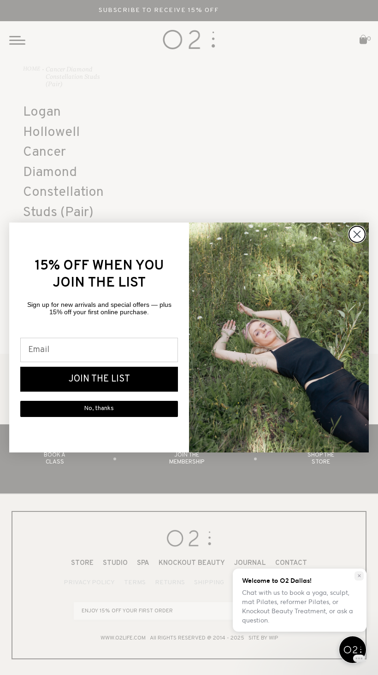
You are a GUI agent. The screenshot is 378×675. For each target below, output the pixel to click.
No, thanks (99, 408)
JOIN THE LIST (99, 379)
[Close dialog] (357, 234)
